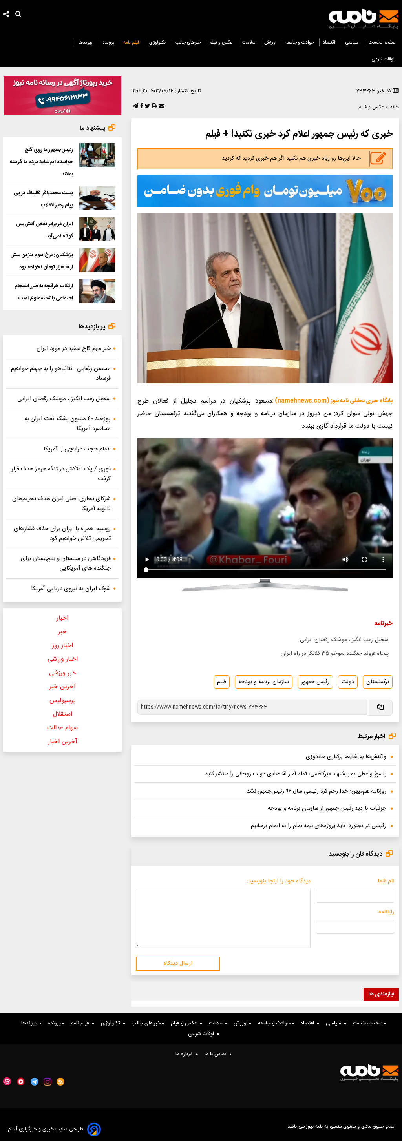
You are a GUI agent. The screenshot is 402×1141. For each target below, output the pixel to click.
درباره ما (185, 1054)
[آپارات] (7, 1081)
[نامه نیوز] (363, 19)
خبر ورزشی (62, 673)
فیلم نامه (132, 42)
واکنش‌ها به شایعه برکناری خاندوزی (346, 757)
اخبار (62, 618)
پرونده (108, 42)
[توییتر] (146, 106)
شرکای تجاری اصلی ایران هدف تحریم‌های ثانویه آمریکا (61, 504)
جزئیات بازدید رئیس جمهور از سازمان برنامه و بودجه (327, 808)
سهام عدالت (62, 728)
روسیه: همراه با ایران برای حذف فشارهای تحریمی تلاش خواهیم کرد (62, 533)
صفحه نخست (382, 42)
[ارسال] (160, 106)
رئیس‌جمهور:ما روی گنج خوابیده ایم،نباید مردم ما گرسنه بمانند (41, 162)
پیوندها (86, 42)
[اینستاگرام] (47, 1082)
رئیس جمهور (315, 682)
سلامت (249, 42)
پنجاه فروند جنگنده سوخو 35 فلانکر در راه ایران (335, 653)
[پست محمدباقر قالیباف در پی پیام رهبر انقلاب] (97, 198)
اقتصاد (329, 42)
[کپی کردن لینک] (380, 708)
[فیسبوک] (141, 106)
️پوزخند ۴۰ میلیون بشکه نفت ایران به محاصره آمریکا (67, 424)
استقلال (62, 714)
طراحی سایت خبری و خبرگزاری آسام (45, 1129)
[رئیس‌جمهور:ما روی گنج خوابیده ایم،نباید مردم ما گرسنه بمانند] (97, 155)
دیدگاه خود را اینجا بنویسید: (278, 881)
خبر (62, 632)
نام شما (386, 881)
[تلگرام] (134, 106)
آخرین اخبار (62, 741)
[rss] (61, 1082)
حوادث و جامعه (299, 42)
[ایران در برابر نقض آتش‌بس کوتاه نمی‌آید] (97, 229)
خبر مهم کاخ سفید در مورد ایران (74, 349)
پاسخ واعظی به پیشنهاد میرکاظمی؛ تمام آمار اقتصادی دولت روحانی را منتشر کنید (295, 774)
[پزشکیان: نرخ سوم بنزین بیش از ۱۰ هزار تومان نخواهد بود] (97, 260)
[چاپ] (153, 106)
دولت (348, 682)
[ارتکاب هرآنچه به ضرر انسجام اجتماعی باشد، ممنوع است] (97, 291)
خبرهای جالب (188, 42)
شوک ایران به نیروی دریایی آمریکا (71, 589)
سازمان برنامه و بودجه (263, 682)
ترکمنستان (377, 682)
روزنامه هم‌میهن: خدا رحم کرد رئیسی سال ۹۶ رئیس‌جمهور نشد (316, 791)
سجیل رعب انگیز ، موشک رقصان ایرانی (344, 640)
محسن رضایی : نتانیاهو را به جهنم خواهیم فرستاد (61, 373)
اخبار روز (62, 645)
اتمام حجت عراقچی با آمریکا (77, 449)
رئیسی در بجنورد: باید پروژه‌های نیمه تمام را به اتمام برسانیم (318, 826)
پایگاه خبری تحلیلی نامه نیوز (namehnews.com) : (332, 401)
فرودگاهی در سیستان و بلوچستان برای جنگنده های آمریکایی (66, 563)
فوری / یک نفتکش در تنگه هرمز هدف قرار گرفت (61, 474)
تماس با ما (217, 1054)
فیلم (221, 682)
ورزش (270, 42)
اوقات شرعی (383, 59)
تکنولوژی (158, 42)
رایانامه (386, 912)
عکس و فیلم (222, 42)
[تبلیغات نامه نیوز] (265, 191)
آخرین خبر (62, 687)
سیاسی (352, 42)
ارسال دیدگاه (177, 963)
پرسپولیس (62, 700)
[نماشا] (21, 1081)
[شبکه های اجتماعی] (6, 15)
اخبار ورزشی (63, 659)
